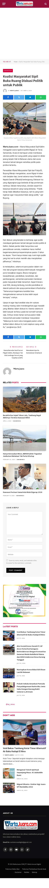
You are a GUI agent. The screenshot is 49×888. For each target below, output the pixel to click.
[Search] (45, 4)
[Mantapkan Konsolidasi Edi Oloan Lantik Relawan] (9, 673)
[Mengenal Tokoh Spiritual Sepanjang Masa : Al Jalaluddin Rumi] (9, 773)
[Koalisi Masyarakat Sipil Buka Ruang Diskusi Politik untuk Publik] (24, 134)
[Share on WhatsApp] (41, 97)
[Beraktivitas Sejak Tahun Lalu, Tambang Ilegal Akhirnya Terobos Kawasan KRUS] (24, 399)
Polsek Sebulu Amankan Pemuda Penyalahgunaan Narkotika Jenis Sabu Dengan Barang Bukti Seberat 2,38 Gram (31, 687)
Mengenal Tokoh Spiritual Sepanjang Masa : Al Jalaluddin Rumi (30, 772)
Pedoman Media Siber (12, 869)
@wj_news (10, 704)
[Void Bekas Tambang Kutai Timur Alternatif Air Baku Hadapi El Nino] (9, 635)
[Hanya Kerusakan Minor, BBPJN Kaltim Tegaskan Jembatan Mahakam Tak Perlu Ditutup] (24, 438)
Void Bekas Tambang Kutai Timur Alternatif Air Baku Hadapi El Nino (31, 633)
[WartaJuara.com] (24, 4)
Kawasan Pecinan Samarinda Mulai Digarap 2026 (22, 492)
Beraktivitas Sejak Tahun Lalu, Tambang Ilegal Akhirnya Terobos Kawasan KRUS (22, 416)
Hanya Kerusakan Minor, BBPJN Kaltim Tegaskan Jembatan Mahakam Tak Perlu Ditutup (22, 455)
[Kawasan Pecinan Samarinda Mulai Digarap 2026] (24, 476)
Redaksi (26, 872)
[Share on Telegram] (30, 97)
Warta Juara (14, 90)
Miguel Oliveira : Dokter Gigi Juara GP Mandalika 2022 (31, 785)
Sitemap (34, 872)
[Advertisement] (24, 33)
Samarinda (8, 70)
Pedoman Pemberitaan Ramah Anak (34, 869)
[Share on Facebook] (8, 97)
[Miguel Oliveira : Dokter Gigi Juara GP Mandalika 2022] (9, 788)
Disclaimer (18, 872)
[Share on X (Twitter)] (19, 97)
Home (15, 62)
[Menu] (3, 4)
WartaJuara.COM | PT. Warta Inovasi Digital (27, 864)
